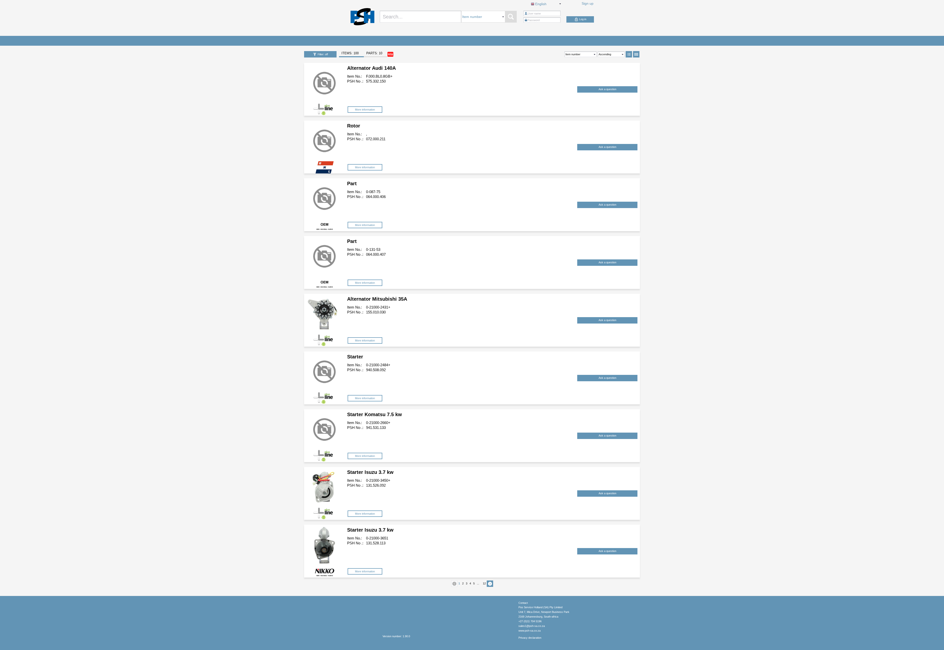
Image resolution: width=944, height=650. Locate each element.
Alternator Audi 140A (371, 68)
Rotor (353, 125)
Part (352, 183)
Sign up (587, 3)
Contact (523, 602)
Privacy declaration (529, 637)
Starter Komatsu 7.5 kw (374, 414)
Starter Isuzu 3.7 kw (370, 472)
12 (484, 583)
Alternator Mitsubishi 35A (377, 299)
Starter (355, 356)
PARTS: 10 (374, 53)
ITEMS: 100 (350, 53)
